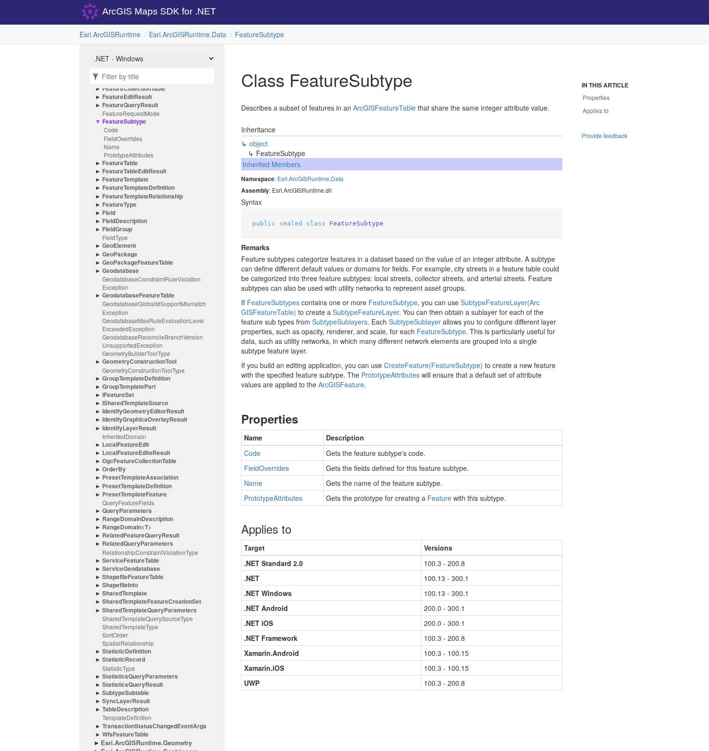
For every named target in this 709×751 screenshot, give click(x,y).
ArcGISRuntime (309, 178)
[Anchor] (233, 418)
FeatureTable (120, 163)
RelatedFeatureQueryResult (140, 535)
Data (337, 178)
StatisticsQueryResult (132, 684)
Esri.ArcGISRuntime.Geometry (146, 742)
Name (112, 146)
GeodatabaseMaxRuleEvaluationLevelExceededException (153, 324)
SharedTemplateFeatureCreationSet (151, 601)
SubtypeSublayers (340, 321)
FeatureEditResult (127, 97)
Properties (596, 97)
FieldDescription (124, 221)
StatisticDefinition (126, 651)
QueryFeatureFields (128, 502)
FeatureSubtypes (273, 302)
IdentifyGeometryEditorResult (143, 411)
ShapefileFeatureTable (133, 577)
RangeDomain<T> (126, 527)
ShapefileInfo (120, 585)
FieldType (115, 237)
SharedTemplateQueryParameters (149, 610)
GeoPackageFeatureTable (137, 262)
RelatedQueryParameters (137, 543)
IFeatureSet (118, 395)
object (258, 143)
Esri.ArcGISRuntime (110, 34)
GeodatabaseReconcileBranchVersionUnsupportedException (152, 341)
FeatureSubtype (259, 34)
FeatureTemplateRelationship (142, 196)
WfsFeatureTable (125, 734)
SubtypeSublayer (415, 321)
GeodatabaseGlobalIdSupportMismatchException (154, 307)
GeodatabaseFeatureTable (138, 295)
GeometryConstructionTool (139, 361)
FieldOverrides (123, 138)
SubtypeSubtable (125, 693)
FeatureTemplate (125, 179)
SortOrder (115, 635)
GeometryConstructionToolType (143, 370)
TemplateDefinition (126, 717)
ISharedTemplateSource (135, 403)
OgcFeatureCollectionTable (139, 461)
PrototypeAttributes (128, 155)
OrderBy (114, 469)
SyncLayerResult (126, 701)
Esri (282, 178)
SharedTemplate (124, 593)
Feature (439, 498)
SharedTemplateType (130, 627)
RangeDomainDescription (137, 519)
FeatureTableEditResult (134, 171)
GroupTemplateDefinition (136, 378)
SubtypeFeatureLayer (366, 312)
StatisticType (118, 668)
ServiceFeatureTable (130, 560)
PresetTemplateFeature (134, 494)
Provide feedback (604, 135)
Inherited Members (271, 164)
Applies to (596, 110)
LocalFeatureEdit (125, 444)
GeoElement (119, 245)
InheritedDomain (124, 436)
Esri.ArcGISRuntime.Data (187, 34)
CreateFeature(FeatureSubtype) (433, 365)
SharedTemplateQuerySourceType (147, 618)
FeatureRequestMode (131, 113)
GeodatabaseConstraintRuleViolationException (151, 283)
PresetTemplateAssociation (140, 477)
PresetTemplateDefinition (137, 486)
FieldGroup (117, 229)
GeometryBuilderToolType (136, 353)
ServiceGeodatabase (131, 569)
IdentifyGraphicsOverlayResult (144, 419)
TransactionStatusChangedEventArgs (154, 726)
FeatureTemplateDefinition (138, 188)
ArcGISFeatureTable (384, 108)
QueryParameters (127, 511)
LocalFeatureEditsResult (136, 453)
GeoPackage (119, 254)
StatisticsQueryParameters (140, 676)
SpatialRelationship (128, 643)
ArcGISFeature (341, 384)
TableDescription (125, 709)
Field (108, 213)
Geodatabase (120, 271)
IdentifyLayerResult (129, 428)
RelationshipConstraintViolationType (150, 552)
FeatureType (119, 204)
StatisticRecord (123, 659)
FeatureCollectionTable (133, 89)
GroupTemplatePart (129, 387)
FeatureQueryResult (130, 105)
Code (111, 130)
